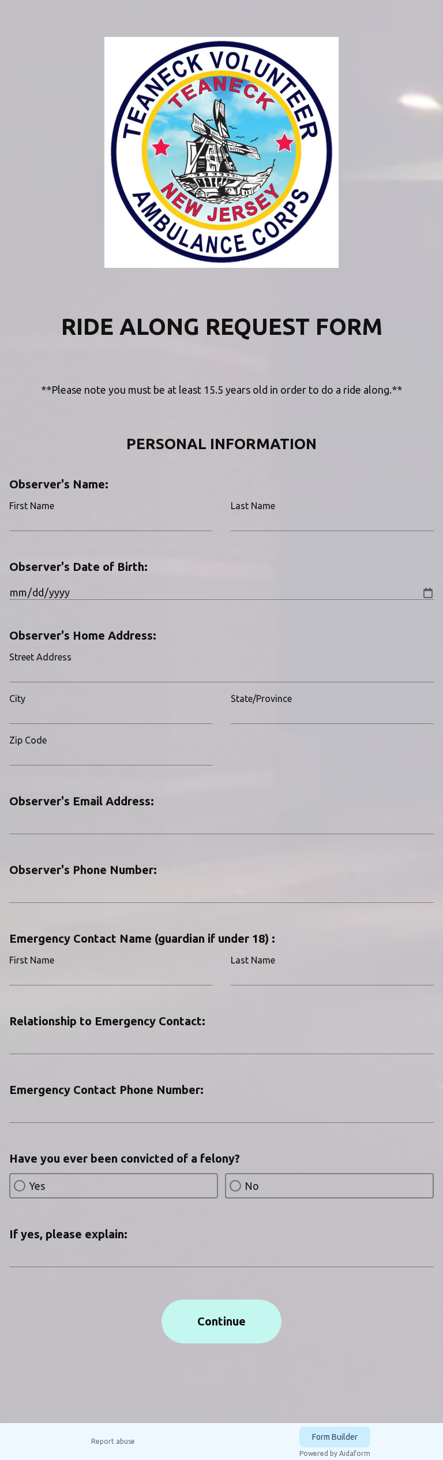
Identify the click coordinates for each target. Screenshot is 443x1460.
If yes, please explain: (68, 1234)
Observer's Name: (58, 484)
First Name (31, 506)
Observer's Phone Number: (83, 869)
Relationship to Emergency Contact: (107, 1021)
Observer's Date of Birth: (78, 566)
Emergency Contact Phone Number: (106, 1089)
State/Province (261, 698)
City (17, 698)
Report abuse (113, 1441)
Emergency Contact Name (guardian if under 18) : (142, 938)
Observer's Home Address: (82, 635)
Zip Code (28, 740)
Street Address (40, 657)
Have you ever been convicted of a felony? (124, 1158)
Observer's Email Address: (81, 801)
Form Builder (335, 1437)
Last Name (253, 506)
